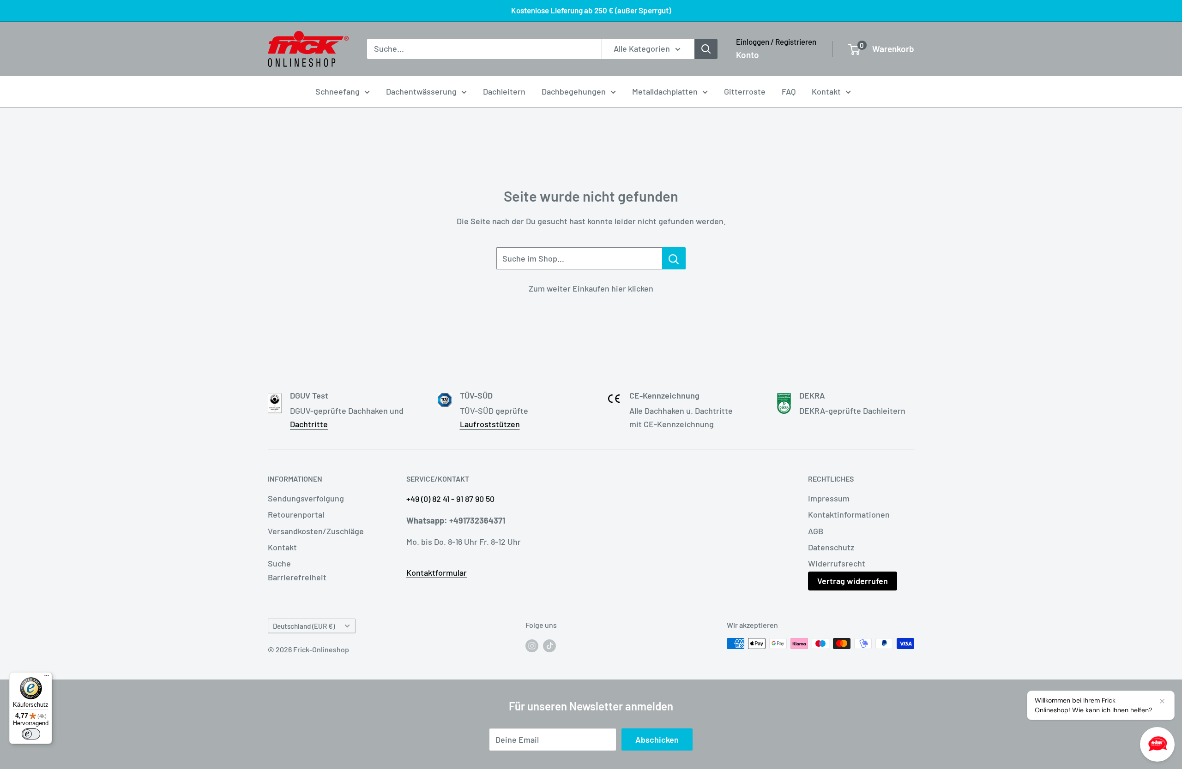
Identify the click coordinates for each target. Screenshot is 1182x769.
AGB (815, 531)
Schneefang (337, 91)
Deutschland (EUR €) (304, 626)
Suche (279, 563)
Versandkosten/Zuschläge (316, 531)
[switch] (31, 733)
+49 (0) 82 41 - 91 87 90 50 (450, 499)
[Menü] (46, 677)
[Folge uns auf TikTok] (549, 645)
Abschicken (657, 739)
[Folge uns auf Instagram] (531, 645)
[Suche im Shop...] (674, 258)
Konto (747, 54)
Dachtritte (309, 424)
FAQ (789, 91)
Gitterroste (745, 91)
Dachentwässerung (421, 91)
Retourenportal (296, 514)
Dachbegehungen (574, 91)
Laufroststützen (490, 424)
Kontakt (826, 91)
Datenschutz (831, 547)
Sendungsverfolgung (306, 498)
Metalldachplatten (665, 91)
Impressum (829, 498)
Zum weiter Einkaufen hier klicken (591, 288)
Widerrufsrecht (836, 563)
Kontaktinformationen (849, 514)
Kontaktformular (436, 572)
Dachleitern (504, 91)
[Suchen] (706, 49)
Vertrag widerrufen (852, 581)
